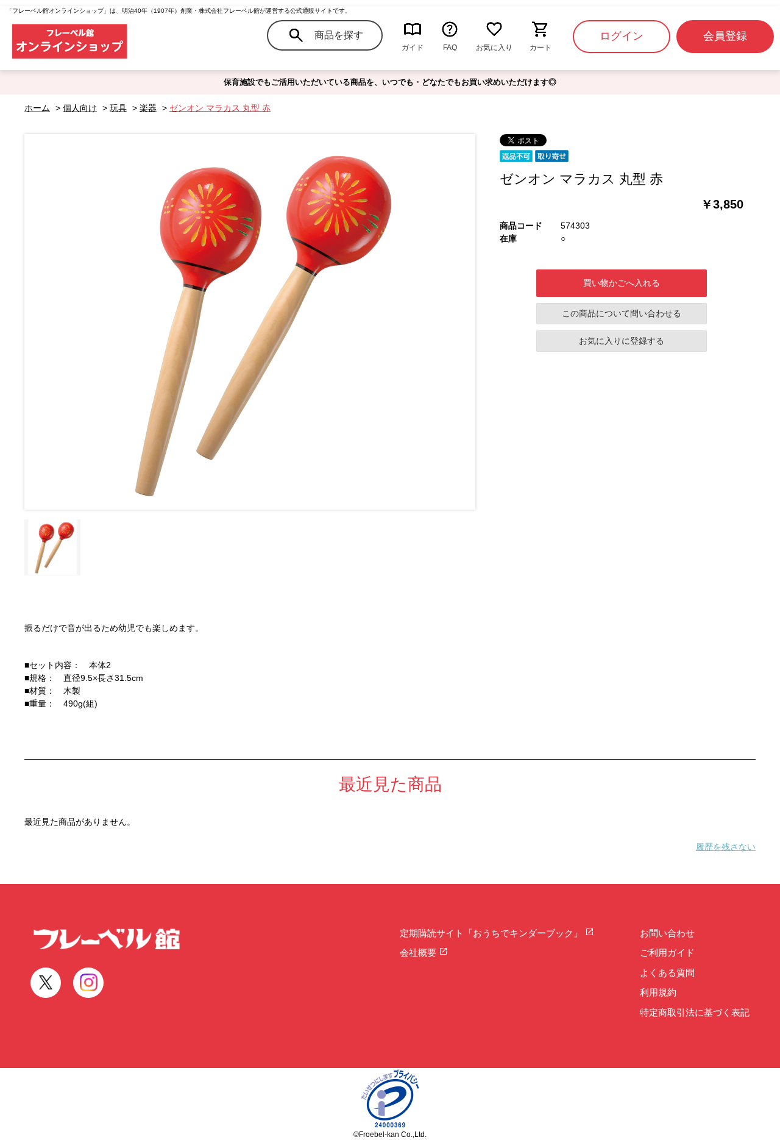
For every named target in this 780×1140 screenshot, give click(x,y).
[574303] (52, 547)
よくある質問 (667, 972)
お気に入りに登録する (621, 341)
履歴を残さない (726, 847)
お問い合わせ (667, 933)
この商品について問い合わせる (621, 313)
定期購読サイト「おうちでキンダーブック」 (492, 933)
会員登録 (725, 36)
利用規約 (658, 992)
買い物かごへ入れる (621, 283)
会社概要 (419, 952)
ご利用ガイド (667, 952)
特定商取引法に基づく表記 (695, 1012)
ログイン (622, 36)
